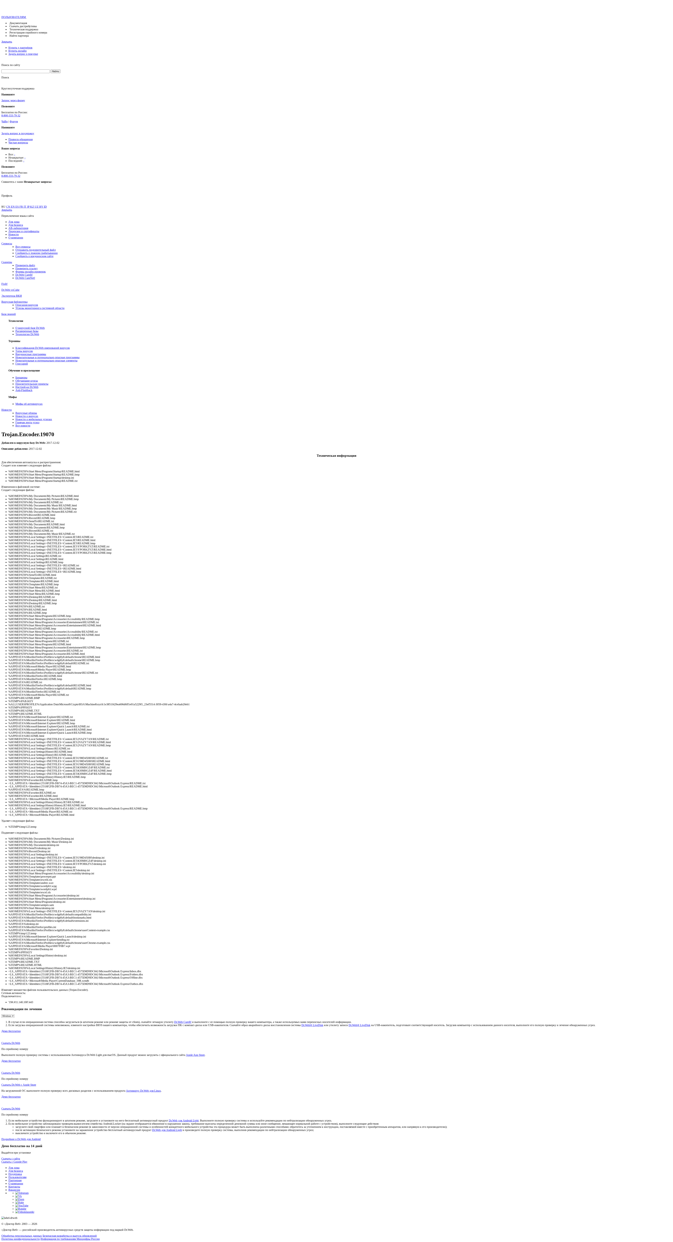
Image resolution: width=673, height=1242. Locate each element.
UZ (37, 206)
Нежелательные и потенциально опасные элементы (46, 360)
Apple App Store (195, 1054)
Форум (14, 121)
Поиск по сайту (10, 64)
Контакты (14, 1186)
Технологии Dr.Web (27, 334)
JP (28, 206)
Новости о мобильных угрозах (33, 419)
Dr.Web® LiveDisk (312, 1025)
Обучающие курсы (26, 380)
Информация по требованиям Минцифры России (70, 1238)
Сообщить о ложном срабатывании (36, 253)
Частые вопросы (18, 142)
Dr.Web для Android (184, 1120)
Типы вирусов (24, 351)
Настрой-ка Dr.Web (26, 387)
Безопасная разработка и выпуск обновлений (70, 1235)
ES (17, 206)
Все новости (22, 425)
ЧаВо (4, 121)
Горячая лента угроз (27, 422)
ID (45, 206)
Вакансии (14, 1189)
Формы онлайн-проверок (30, 271)
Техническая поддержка (23, 29)
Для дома (13, 221)
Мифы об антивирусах (29, 403)
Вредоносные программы (30, 354)
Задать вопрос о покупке (23, 53)
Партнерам (15, 1180)
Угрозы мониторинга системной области (39, 308)
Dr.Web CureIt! (24, 274)
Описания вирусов (26, 304)
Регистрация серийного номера (28, 32)
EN (13, 206)
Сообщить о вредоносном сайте (34, 256)
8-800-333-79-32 (10, 115)
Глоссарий (21, 363)
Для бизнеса (15, 224)
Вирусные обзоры (26, 412)
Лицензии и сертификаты (23, 231)
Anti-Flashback (23, 390)
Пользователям (17, 1177)
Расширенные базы (26, 331)
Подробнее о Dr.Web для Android (21, 1139)
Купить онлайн (17, 50)
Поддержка (15, 1174)
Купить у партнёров (20, 47)
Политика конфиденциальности (20, 1238)
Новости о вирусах (26, 416)
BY (41, 206)
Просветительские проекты (31, 383)
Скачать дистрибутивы (23, 26)
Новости (13, 234)
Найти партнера (19, 35)
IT (25, 206)
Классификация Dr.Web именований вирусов (42, 347)
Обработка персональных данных (21, 1235)
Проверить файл (25, 265)
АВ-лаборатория (18, 228)
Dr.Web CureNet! (25, 277)
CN (8, 206)
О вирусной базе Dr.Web (30, 327)
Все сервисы (22, 246)
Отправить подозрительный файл (35, 249)
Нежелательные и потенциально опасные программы (47, 357)
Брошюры (21, 377)
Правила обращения (20, 139)
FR (21, 206)
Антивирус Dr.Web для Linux (143, 1090)
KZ (32, 206)
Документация (18, 23)
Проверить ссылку (26, 268)
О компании (15, 237)
